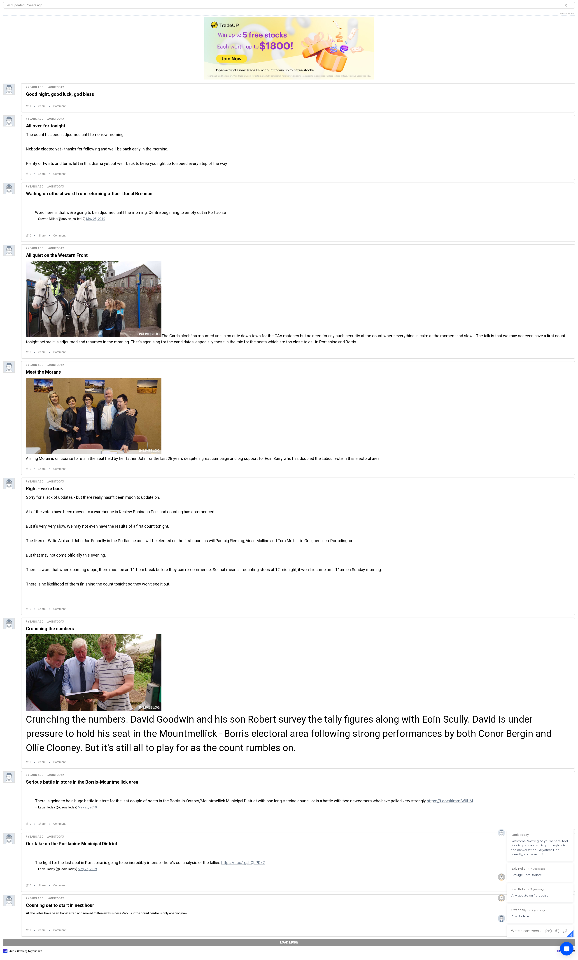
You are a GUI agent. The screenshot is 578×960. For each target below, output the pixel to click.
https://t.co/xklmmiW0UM (450, 796)
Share (42, 106)
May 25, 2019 (95, 216)
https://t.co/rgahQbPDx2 (243, 855)
